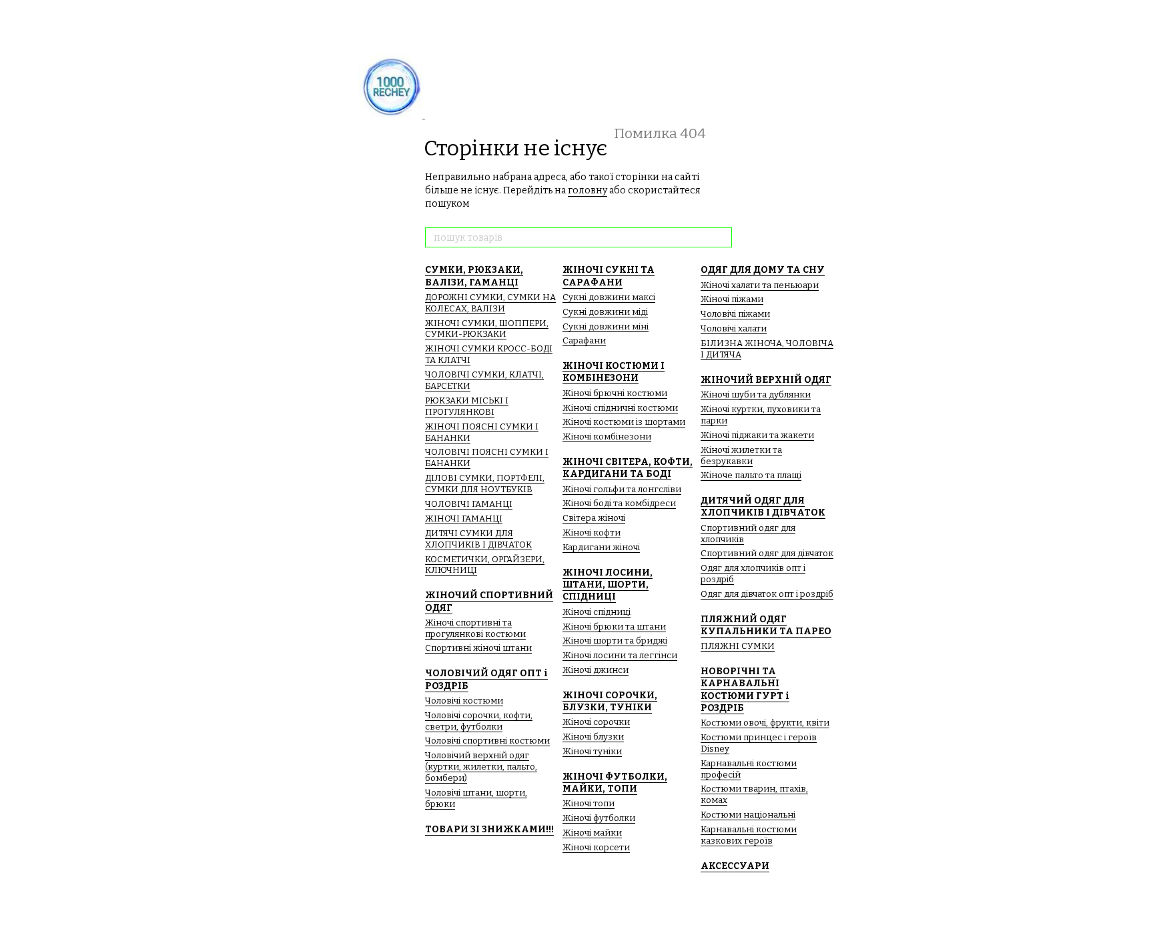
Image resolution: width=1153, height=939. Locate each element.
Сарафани (584, 340)
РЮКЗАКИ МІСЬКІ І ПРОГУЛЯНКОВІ (466, 406)
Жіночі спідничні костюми (620, 408)
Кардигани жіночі (601, 547)
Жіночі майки (592, 833)
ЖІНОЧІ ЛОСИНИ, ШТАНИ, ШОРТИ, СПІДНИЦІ (607, 584)
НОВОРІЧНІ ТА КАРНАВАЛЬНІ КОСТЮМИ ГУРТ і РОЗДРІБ (745, 690)
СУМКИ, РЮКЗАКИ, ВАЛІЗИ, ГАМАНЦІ (474, 275)
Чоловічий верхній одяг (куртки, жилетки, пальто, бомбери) (481, 766)
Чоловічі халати (734, 328)
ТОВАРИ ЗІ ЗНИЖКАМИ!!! (489, 829)
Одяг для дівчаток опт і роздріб (767, 594)
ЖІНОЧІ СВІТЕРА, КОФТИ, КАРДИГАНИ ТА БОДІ (627, 468)
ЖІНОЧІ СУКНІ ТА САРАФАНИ (608, 275)
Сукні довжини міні (605, 326)
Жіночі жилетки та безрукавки (741, 455)
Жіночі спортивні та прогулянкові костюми (475, 628)
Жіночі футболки (598, 818)
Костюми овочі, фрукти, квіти (765, 723)
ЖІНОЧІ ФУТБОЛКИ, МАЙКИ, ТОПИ (614, 782)
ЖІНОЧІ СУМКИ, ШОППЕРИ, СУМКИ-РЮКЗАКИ (486, 328)
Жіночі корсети (596, 847)
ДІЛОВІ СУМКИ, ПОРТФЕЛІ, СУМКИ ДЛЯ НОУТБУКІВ (484, 483)
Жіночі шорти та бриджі (614, 641)
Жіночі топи (588, 803)
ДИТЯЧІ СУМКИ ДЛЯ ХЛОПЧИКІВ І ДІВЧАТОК (478, 539)
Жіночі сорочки (596, 722)
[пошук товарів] (721, 237)
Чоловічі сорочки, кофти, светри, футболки (478, 721)
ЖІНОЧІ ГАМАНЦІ (463, 519)
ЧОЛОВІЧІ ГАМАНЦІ (468, 504)
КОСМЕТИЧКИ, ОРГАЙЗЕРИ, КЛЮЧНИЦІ (484, 565)
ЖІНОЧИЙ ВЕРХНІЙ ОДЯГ (766, 379)
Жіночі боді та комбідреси (619, 503)
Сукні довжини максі (608, 297)
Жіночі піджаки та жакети (757, 435)
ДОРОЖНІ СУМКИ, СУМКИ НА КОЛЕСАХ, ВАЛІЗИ (490, 302)
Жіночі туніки (592, 751)
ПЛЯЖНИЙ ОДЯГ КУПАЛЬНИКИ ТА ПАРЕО (766, 625)
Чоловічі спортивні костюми (487, 741)
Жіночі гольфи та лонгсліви (621, 489)
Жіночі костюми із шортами (623, 422)
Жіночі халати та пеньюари (760, 285)
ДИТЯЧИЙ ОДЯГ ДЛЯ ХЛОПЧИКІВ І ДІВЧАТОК (763, 506)
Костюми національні (748, 815)
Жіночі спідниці (596, 612)
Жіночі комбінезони (606, 436)
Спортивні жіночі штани (478, 648)
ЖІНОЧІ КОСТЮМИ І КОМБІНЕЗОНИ (613, 371)
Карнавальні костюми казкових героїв (749, 835)
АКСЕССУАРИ (735, 866)
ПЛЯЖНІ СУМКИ (738, 646)
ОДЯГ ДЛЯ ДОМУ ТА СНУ (763, 269)
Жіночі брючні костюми (614, 393)
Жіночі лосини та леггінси (619, 655)
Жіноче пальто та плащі (751, 475)
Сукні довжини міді (605, 312)
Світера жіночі (593, 518)
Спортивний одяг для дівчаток (767, 553)
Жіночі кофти (591, 533)
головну (587, 190)
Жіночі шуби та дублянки (756, 394)
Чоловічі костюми (464, 701)
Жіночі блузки (593, 737)
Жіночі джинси (595, 670)
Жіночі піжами (732, 299)
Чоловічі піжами (735, 314)
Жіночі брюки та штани (614, 627)
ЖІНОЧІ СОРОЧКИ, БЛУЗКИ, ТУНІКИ (609, 701)
